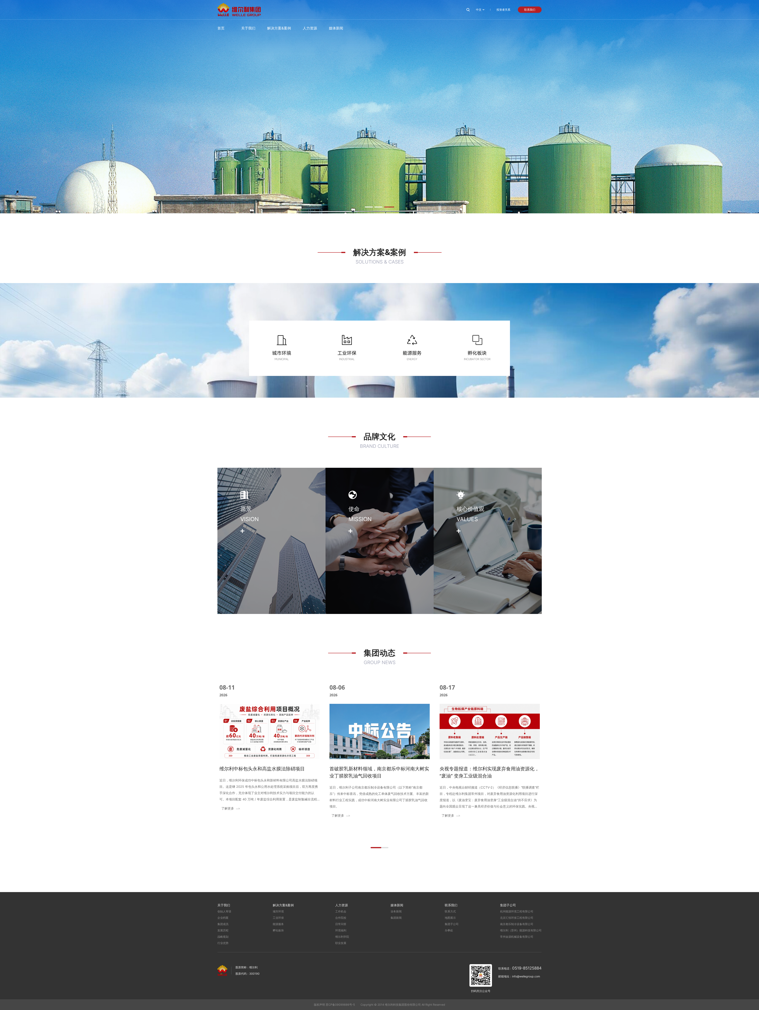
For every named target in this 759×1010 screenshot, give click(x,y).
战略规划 (222, 936)
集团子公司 (452, 924)
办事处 (449, 930)
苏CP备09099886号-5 (340, 1004)
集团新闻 (396, 917)
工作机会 (340, 911)
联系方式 (450, 911)
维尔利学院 (342, 936)
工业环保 (278, 917)
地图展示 (450, 917)
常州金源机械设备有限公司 (516, 936)
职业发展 (340, 943)
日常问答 (340, 924)
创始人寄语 (224, 911)
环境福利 (340, 930)
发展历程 (222, 930)
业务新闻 (396, 911)
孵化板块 (278, 930)
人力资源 (310, 28)
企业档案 (222, 917)
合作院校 (340, 917)
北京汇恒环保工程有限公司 (516, 917)
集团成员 (222, 924)
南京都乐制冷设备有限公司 (516, 924)
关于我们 (248, 28)
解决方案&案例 (279, 28)
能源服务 (278, 924)
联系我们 (529, 9)
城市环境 (278, 911)
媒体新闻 (336, 28)
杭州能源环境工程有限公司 (516, 911)
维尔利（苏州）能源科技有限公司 (521, 930)
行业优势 (222, 943)
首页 (221, 28)
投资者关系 (503, 9)
